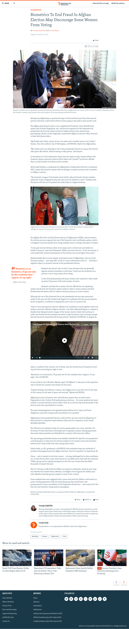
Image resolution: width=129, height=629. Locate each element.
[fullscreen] (96, 358)
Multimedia (37, 610)
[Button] (95, 40)
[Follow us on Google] (81, 599)
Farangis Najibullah (39, 30)
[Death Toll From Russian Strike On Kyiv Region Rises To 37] (17, 558)
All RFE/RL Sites (8, 617)
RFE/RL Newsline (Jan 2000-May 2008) (47, 617)
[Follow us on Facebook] (90, 599)
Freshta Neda (54, 30)
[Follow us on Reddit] (71, 599)
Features (36, 602)
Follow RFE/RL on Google (101, 3)
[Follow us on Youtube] (66, 599)
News (35, 598)
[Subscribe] (105, 599)
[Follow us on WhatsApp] (100, 599)
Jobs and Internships (9, 610)
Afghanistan (36, 10)
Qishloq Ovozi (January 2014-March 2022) (47, 613)
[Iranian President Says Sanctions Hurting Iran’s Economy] (112, 558)
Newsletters (37, 606)
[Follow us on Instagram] (76, 599)
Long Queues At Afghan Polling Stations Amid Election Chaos (57, 324)
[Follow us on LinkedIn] (95, 599)
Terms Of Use (7, 606)
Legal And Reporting (9, 613)
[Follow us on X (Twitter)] (85, 599)
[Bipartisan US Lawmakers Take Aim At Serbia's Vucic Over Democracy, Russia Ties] (48, 558)
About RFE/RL (7, 598)
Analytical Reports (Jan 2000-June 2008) (47, 621)
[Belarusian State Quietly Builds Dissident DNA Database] (80, 558)
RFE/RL (37, 327)
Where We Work (8, 602)
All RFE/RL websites (118, 3)
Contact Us (6, 621)
